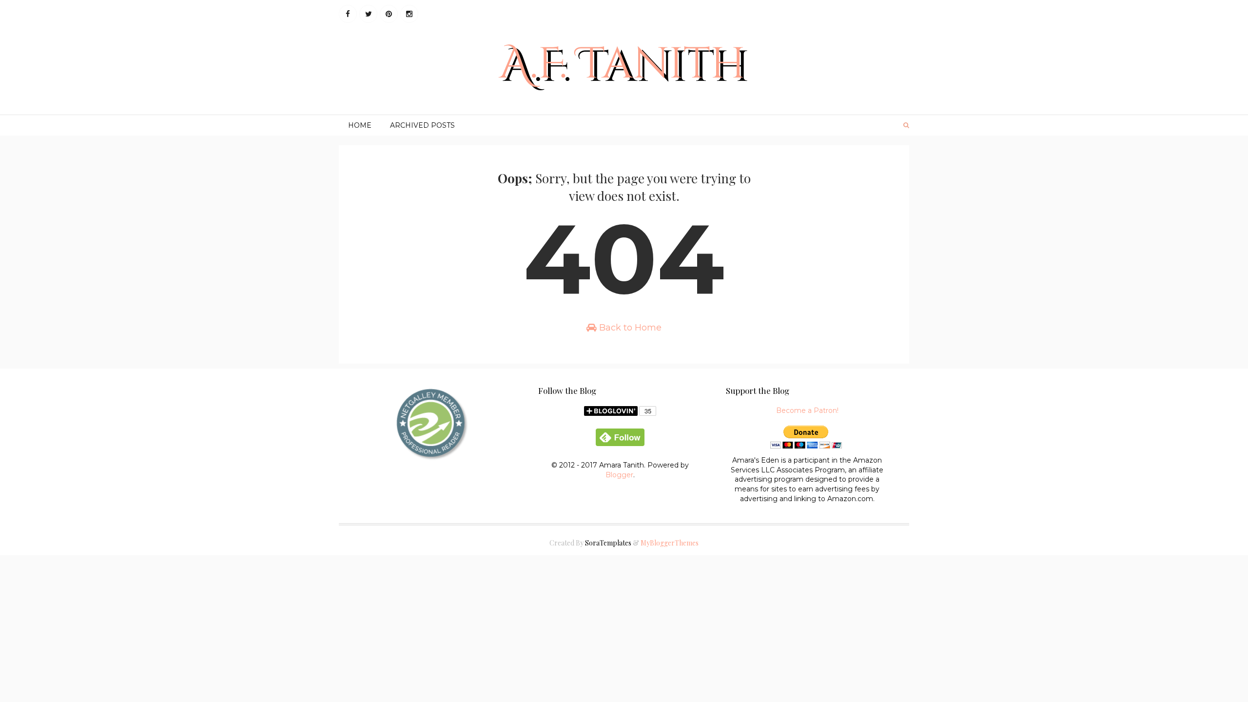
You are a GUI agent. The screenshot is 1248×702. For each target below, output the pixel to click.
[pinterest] (389, 14)
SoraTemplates (608, 542)
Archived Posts (422, 125)
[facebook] (348, 14)
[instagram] (409, 14)
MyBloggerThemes (670, 542)
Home (359, 125)
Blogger (619, 474)
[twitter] (368, 14)
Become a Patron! (807, 410)
